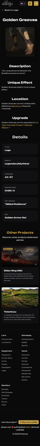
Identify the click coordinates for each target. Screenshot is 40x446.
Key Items (26, 377)
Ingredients (27, 367)
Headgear (6, 367)
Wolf (4, 405)
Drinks (24, 361)
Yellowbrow (16, 106)
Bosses (5, 389)
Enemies (5, 395)
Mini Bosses (7, 392)
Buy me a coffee (29, 422)
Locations (6, 342)
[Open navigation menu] (36, 3)
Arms (4, 361)
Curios (25, 358)
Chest (4, 364)
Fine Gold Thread (14, 125)
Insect (4, 399)
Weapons (6, 355)
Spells (24, 342)
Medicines (26, 374)
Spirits (25, 345)
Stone (4, 402)
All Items (25, 355)
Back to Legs (11, 10)
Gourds (25, 364)
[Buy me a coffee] (30, 3)
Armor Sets (7, 358)
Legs (4, 370)
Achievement (27, 339)
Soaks (24, 380)
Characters (7, 339)
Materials (26, 370)
